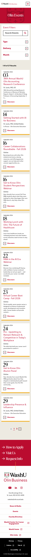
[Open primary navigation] (28, 4)
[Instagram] (21, 488)
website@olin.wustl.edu (15, 499)
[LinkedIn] (16, 488)
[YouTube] (9, 488)
